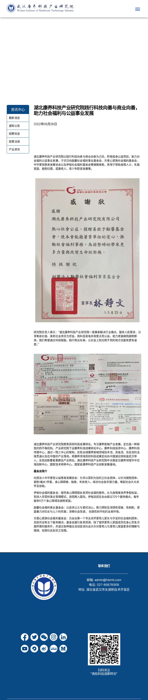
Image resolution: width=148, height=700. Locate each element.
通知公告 (14, 125)
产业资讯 (14, 149)
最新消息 (14, 117)
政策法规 (14, 141)
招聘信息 (14, 133)
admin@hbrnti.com (108, 580)
